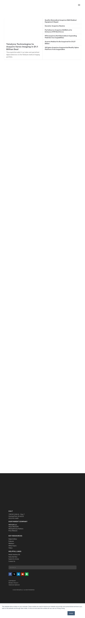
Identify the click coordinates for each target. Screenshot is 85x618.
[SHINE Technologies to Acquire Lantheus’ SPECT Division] (39, 84)
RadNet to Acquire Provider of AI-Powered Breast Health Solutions (35, 176)
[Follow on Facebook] (10, 574)
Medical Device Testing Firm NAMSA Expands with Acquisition (33, 369)
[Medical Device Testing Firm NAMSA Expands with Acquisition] (38, 345)
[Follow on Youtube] (22, 574)
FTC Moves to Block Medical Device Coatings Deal (27, 305)
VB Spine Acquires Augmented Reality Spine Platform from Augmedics (62, 48)
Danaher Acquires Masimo (55, 26)
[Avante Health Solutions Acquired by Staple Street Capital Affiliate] (40, 407)
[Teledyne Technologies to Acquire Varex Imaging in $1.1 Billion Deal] (23, 30)
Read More (12, 120)
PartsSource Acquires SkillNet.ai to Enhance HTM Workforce (58, 31)
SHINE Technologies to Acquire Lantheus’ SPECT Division (31, 109)
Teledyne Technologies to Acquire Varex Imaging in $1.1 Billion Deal (22, 47)
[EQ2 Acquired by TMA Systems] (37, 215)
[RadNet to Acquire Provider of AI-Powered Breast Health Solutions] (42, 149)
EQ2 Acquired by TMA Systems (19, 238)
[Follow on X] (14, 574)
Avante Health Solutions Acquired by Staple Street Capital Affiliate (35, 432)
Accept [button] (71, 613)
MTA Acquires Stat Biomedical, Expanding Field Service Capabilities (61, 37)
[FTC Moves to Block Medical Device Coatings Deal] (42, 279)
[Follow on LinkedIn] (18, 574)
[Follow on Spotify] (26, 574)
